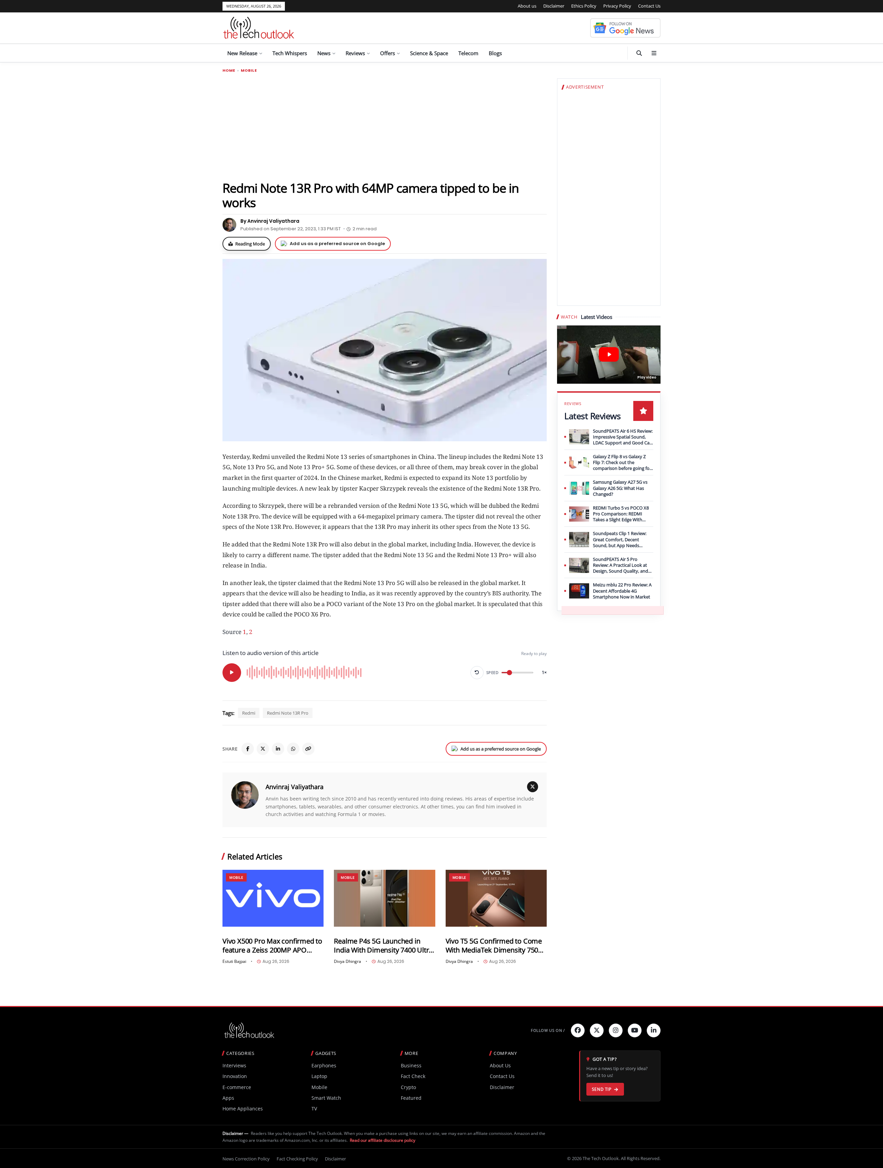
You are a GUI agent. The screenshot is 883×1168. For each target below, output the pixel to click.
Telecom (468, 53)
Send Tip (602, 1089)
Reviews (355, 53)
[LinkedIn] (278, 749)
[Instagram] (616, 1030)
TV (314, 1108)
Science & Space (429, 53)
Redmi (248, 713)
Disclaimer (553, 6)
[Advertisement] (384, 126)
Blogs (495, 53)
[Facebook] (247, 749)
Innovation (234, 1076)
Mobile (249, 70)
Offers (387, 53)
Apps (228, 1098)
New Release (242, 53)
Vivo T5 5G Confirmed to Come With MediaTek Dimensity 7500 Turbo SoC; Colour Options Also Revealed (495, 945)
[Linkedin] (654, 1030)
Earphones (323, 1065)
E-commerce (236, 1087)
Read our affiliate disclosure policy (382, 1140)
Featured (411, 1098)
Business (411, 1065)
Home (228, 70)
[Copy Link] (308, 749)
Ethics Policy (583, 6)
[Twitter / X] (263, 749)
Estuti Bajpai (234, 961)
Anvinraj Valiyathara (295, 787)
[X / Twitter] (532, 786)
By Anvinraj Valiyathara (269, 221)
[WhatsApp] (293, 749)
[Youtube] (635, 1030)
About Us (500, 1065)
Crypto (408, 1087)
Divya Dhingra (347, 961)
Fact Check (413, 1076)
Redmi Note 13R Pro (287, 713)
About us (527, 6)
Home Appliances (242, 1108)
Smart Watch (326, 1098)
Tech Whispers (289, 53)
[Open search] (639, 53)
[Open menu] (654, 53)
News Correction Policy (246, 1159)
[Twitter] (597, 1030)
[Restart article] (477, 672)
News (323, 53)
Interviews (234, 1065)
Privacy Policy (617, 6)
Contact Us (649, 6)
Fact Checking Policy (297, 1159)
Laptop (319, 1076)
